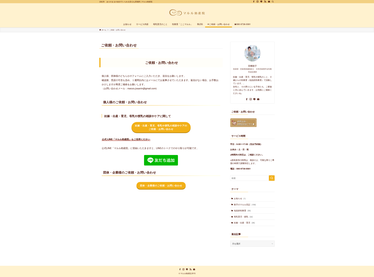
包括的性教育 (242, 210)
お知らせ (240, 198)
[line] (261, 1)
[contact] (269, 1)
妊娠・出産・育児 (244, 222)
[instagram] (257, 1)
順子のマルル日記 (245, 204)
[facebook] (254, 1)
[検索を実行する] (272, 178)
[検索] (273, 1)
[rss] (265, 1)
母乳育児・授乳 (243, 216)
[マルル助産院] (187, 12)
